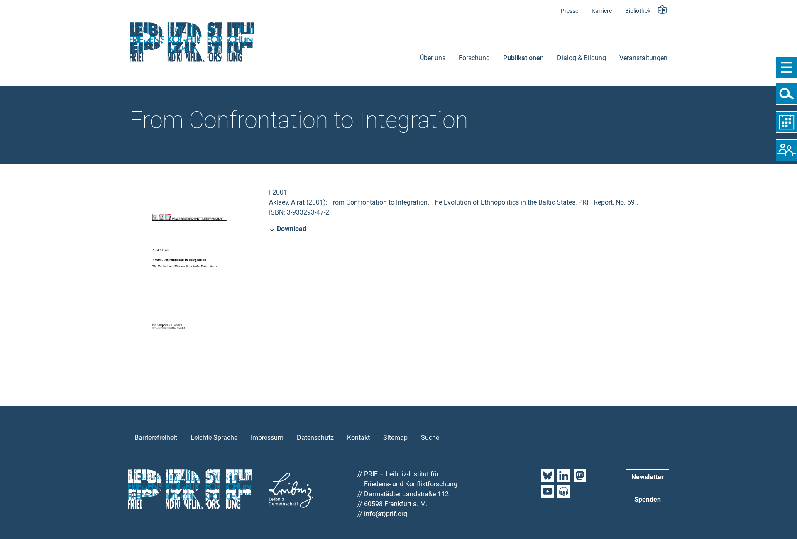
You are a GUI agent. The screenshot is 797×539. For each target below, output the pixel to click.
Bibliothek (637, 11)
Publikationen (523, 58)
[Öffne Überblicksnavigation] (786, 67)
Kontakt (358, 437)
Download (290, 229)
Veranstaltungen (643, 58)
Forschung (474, 58)
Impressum (267, 437)
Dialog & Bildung (581, 58)
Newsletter (647, 477)
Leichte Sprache (214, 437)
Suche (430, 437)
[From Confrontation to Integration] (189, 275)
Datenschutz (315, 437)
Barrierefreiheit (155, 437)
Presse (569, 11)
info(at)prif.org (385, 514)
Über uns (432, 58)
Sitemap (395, 437)
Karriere (602, 11)
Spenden (647, 499)
